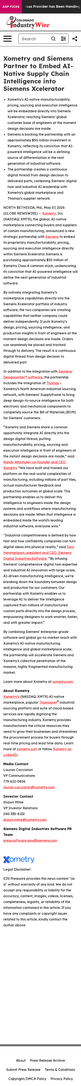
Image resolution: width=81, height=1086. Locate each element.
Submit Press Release (23, 1069)
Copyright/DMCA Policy (27, 1079)
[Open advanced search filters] (63, 38)
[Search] (53, 38)
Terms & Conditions (60, 1069)
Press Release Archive (47, 1060)
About (21, 1060)
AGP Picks (10, 7)
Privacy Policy (61, 1079)
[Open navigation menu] (7, 39)
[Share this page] (75, 39)
